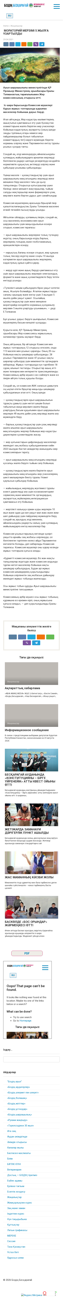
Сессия (11, 1241)
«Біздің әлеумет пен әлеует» (23, 1092)
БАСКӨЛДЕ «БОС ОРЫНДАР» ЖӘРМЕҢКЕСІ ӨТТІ (26, 923)
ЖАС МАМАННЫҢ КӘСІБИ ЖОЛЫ (29, 877)
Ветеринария (14, 1169)
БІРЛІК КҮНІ (14, 1164)
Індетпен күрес (15, 1213)
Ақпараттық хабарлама (22, 688)
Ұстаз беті (13, 1252)
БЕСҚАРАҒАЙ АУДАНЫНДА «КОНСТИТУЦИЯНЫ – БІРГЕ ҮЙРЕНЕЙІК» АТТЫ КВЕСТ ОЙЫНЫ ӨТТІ (30, 780)
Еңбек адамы (14, 1180)
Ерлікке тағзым (15, 1186)
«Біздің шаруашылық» (19, 1114)
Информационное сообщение (27, 730)
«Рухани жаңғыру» (17, 1120)
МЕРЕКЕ (11, 1235)
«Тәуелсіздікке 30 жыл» (20, 1125)
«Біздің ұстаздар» (17, 1109)
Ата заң (11, 1131)
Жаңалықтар (14, 1197)
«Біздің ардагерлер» (18, 1087)
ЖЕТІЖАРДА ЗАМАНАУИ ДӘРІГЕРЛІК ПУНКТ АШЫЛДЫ (27, 831)
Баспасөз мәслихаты (19, 1153)
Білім (10, 1158)
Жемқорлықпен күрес (19, 1202)
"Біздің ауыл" (14, 1081)
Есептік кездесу (16, 1191)
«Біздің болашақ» (17, 1098)
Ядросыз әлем (15, 1257)
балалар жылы (15, 1147)
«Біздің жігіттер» (16, 1103)
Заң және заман (16, 1208)
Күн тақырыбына (17, 1219)
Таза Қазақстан (16, 1246)
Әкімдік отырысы (17, 1142)
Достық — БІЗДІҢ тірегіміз (22, 1175)
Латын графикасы (17, 1230)
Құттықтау (13, 1224)
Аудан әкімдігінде (17, 1136)
